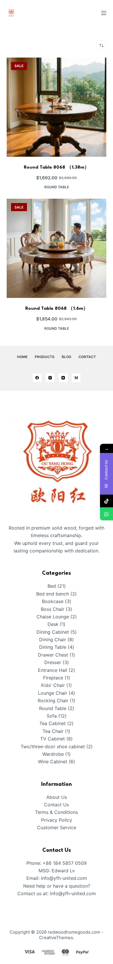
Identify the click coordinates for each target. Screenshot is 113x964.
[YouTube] (63, 377)
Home (22, 357)
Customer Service (56, 827)
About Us (56, 797)
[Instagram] (50, 377)
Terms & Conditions (56, 812)
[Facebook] (37, 377)
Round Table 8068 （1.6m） (56, 308)
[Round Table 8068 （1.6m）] (56, 248)
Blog (66, 357)
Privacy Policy (56, 820)
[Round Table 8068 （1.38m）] (56, 107)
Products (44, 357)
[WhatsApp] (106, 513)
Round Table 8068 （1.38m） (56, 167)
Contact (87, 357)
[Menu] (103, 13)
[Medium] (76, 377)
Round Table (56, 187)
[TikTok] (106, 500)
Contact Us (56, 805)
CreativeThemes (56, 937)
